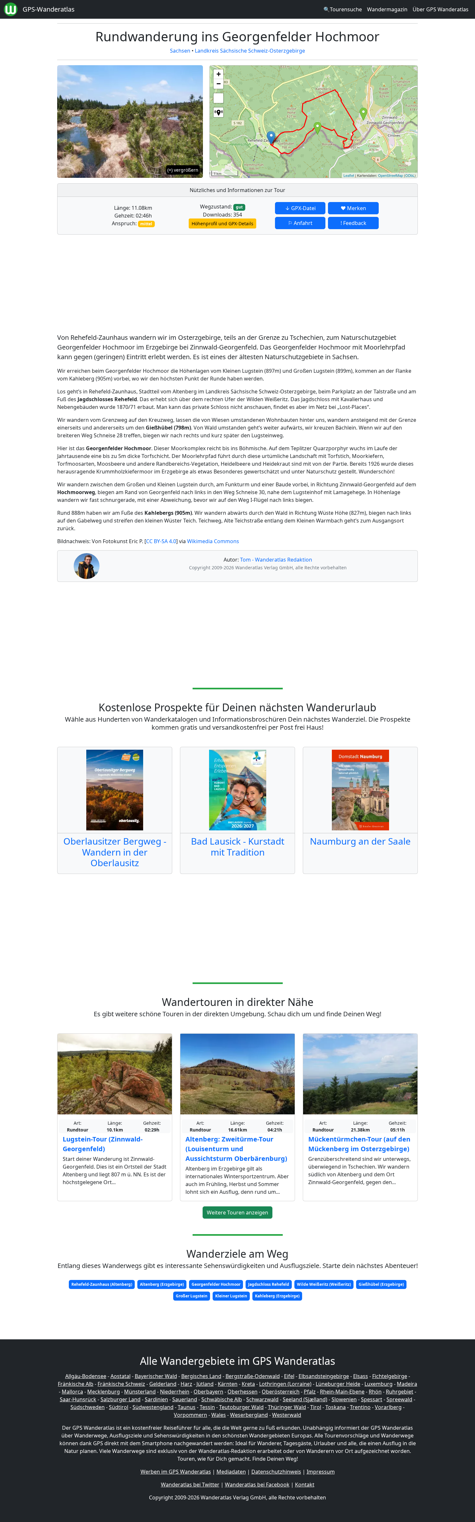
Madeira (407, 1383)
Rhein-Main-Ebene (342, 1391)
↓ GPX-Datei (300, 208)
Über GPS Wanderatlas (441, 9)
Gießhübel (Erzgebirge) (381, 1284)
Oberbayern (208, 1391)
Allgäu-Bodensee (85, 1376)
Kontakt (304, 1484)
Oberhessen (242, 1391)
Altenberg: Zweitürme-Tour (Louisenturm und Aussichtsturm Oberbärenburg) (236, 1149)
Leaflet (348, 175)
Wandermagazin (387, 9)
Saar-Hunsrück (78, 1399)
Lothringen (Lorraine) (285, 1383)
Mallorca (72, 1391)
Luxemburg (378, 1383)
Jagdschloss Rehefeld (268, 1284)
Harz (186, 1383)
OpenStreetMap (390, 175)
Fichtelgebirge (389, 1376)
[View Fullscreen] (218, 98)
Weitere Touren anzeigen (237, 1212)
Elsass (360, 1376)
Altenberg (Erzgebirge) (162, 1284)
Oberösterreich (281, 1391)
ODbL (410, 175)
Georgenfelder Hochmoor (216, 1284)
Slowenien (344, 1399)
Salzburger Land (120, 1399)
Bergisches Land (201, 1376)
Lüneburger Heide (338, 1383)
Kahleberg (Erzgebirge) (277, 1296)
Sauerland (184, 1399)
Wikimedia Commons (213, 541)
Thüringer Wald (287, 1407)
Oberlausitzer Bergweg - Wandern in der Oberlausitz (114, 852)
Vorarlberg (388, 1407)
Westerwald (286, 1414)
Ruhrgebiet (399, 1391)
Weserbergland (249, 1414)
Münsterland (140, 1391)
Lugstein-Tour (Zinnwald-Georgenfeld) (102, 1144)
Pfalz (310, 1391)
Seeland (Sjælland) (305, 1399)
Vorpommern (190, 1414)
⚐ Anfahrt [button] (300, 223)
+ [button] (218, 74)
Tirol (315, 1407)
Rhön (375, 1391)
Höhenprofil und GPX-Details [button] (222, 223)
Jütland (205, 1383)
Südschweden (87, 1407)
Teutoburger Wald (241, 1407)
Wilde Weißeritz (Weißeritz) (324, 1284)
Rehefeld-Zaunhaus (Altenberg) (101, 1284)
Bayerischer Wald (156, 1376)
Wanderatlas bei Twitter (190, 1484)
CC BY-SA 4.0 (161, 541)
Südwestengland (153, 1407)
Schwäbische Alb (221, 1399)
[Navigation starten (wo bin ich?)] (218, 112)
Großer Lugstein (191, 1296)
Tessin (207, 1407)
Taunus (186, 1407)
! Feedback (353, 223)
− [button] (218, 84)
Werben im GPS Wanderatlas (176, 1471)
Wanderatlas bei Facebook (257, 1484)
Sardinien (156, 1399)
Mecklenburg (103, 1391)
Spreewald (399, 1399)
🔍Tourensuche (342, 9)
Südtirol (118, 1407)
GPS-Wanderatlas (49, 9)
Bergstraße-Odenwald (253, 1376)
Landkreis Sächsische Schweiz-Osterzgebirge (250, 50)
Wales (218, 1414)
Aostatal (121, 1376)
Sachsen (180, 50)
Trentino (360, 1407)
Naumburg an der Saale (360, 841)
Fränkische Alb (75, 1383)
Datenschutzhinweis (276, 1471)
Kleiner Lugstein (231, 1296)
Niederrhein (174, 1391)
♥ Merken (353, 208)
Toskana (335, 1407)
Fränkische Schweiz (121, 1383)
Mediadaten (231, 1471)
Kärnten (228, 1383)
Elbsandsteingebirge (324, 1376)
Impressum (321, 1471)
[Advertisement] (237, 285)
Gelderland (162, 1383)
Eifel (289, 1376)
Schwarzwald (262, 1399)
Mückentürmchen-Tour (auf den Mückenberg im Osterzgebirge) (359, 1144)
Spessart (371, 1399)
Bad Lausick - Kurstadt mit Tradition (237, 846)
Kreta (248, 1383)
